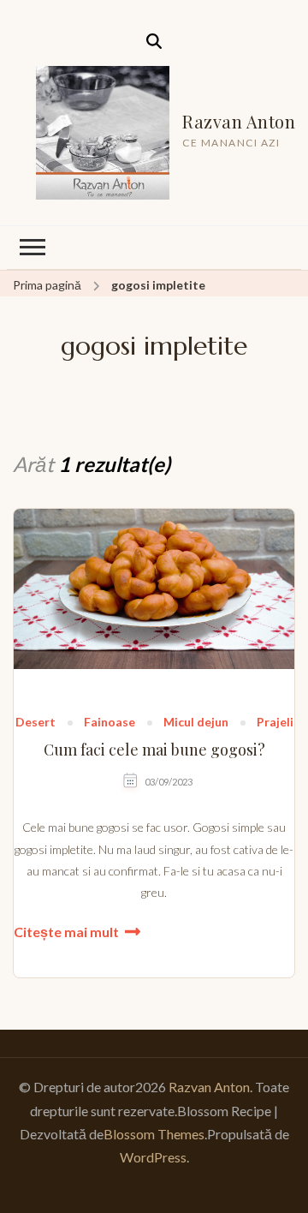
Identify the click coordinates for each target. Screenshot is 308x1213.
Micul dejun (195, 722)
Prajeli (275, 722)
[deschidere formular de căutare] (154, 41)
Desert (35, 722)
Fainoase (109, 722)
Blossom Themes (154, 1134)
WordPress (153, 1157)
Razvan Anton (238, 121)
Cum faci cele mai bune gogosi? (154, 750)
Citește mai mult (66, 931)
